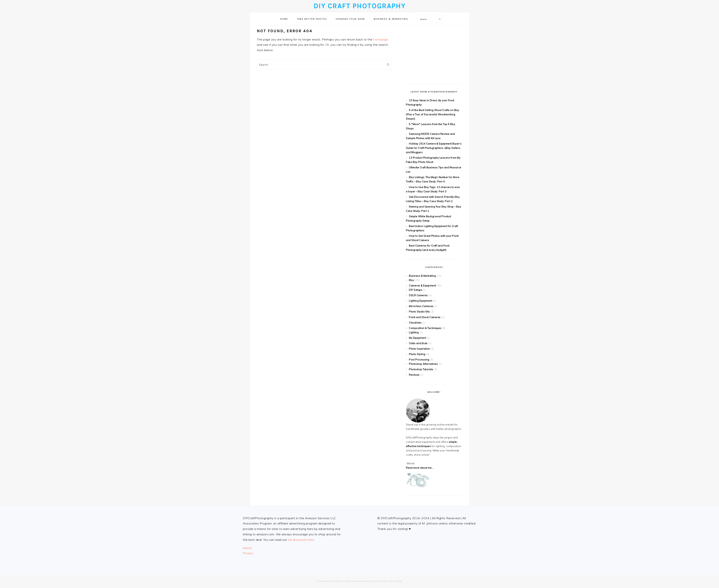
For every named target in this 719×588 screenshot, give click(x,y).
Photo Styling (417, 354)
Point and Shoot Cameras (425, 317)
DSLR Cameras (418, 295)
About (247, 548)
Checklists (415, 322)
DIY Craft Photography (360, 6)
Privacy (248, 553)
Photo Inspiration (419, 348)
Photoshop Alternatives (423, 363)
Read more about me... (420, 467)
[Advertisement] (434, 51)
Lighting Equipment (420, 300)
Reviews (414, 374)
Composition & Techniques (425, 328)
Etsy (411, 280)
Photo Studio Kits (419, 311)
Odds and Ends (418, 343)
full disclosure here (301, 540)
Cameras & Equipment (422, 285)
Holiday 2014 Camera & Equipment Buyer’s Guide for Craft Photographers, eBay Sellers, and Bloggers (434, 148)
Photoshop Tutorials (421, 369)
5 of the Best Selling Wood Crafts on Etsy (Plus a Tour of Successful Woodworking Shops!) (432, 114)
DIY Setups (415, 289)
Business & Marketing (422, 275)
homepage (380, 39)
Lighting (414, 332)
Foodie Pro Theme (391, 581)
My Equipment (417, 337)
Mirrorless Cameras (421, 306)
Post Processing (419, 359)
